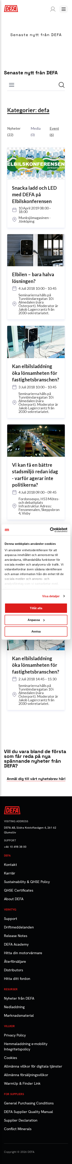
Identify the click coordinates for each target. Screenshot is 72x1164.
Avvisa (36, 631)
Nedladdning (14, 1007)
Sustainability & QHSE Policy (27, 881)
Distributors (13, 970)
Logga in (52, 9)
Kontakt (10, 864)
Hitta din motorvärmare (23, 953)
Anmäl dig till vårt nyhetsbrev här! (36, 778)
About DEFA (13, 899)
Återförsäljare (15, 961)
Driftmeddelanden (19, 927)
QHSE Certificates (18, 890)
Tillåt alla (36, 608)
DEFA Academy (16, 944)
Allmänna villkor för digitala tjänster (33, 1066)
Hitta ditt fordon (17, 978)
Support (10, 918)
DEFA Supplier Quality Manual (28, 1111)
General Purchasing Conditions (29, 1103)
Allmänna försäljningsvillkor (26, 1075)
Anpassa (34, 620)
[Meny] (63, 9)
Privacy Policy (15, 1035)
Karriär (9, 873)
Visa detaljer (51, 596)
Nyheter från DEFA (19, 998)
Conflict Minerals (17, 1129)
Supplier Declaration (20, 1120)
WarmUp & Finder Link (22, 1083)
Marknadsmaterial (19, 1015)
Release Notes (15, 935)
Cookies (10, 1057)
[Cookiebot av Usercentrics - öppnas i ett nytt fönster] (50, 529)
